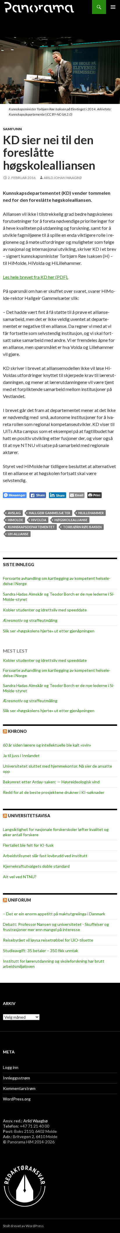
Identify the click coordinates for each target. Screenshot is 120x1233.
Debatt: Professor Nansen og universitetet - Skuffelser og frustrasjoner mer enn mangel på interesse (56, 927)
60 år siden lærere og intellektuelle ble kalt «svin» (47, 744)
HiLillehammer (91, 513)
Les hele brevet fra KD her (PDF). (35, 277)
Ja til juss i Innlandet (21, 755)
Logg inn (10, 1067)
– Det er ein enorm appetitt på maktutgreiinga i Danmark (54, 913)
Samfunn (12, 129)
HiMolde (15, 520)
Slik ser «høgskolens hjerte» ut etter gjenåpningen (48, 630)
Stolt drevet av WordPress (23, 1226)
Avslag (14, 513)
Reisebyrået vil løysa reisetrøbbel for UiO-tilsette (48, 940)
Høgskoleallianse (70, 520)
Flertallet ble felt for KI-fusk (28, 845)
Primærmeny (113, 7)
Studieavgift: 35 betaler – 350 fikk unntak (40, 950)
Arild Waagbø (35, 1120)
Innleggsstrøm (16, 1077)
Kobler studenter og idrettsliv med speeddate (45, 609)
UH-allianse (18, 534)
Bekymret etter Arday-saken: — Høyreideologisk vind (51, 781)
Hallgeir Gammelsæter (49, 513)
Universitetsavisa (29, 815)
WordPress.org (17, 1098)
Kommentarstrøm (19, 1088)
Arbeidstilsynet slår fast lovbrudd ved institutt (45, 855)
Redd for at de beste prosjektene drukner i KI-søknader (53, 792)
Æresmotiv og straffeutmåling (30, 620)
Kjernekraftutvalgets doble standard (36, 866)
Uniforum (19, 900)
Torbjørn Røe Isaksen (82, 527)
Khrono (17, 731)
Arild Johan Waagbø (63, 177)
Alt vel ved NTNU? (19, 876)
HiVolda (38, 520)
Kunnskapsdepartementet (31, 527)
